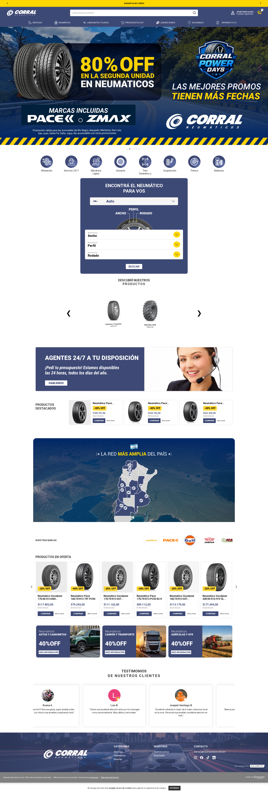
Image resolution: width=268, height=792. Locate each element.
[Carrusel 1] (68, 641)
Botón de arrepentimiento (110, 777)
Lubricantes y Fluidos (98, 23)
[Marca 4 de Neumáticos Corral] (209, 540)
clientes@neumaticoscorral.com (210, 752)
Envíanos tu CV (229, 23)
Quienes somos (168, 23)
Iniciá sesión (247, 12)
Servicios (37, 23)
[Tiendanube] (255, 778)
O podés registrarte (245, 14)
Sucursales (197, 23)
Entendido (174, 788)
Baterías (118, 759)
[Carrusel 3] (200, 641)
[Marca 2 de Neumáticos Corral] (171, 540)
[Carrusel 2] (134, 641)
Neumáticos (64, 23)
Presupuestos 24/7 (134, 23)
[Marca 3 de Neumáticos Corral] (190, 540)
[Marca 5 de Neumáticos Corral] (229, 540)
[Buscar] (194, 13)
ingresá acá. (93, 777)
